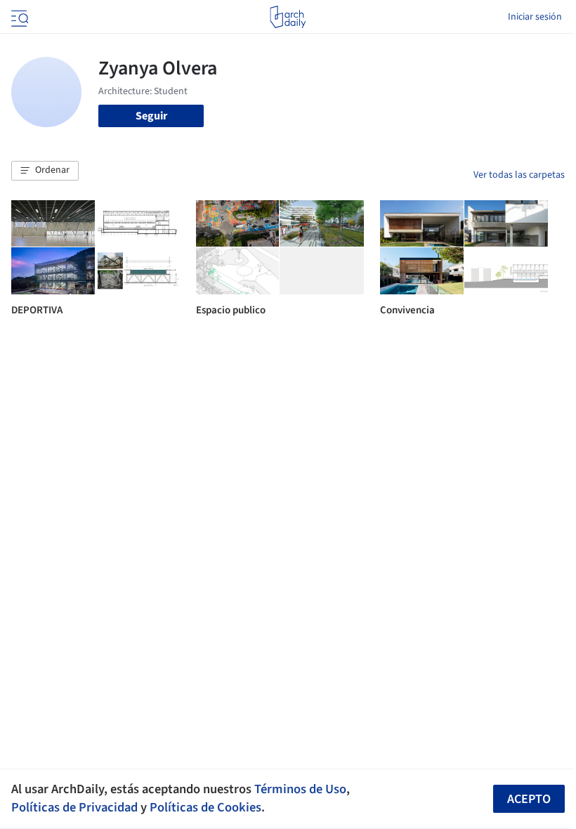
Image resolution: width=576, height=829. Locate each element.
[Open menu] (18, 17)
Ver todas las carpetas (519, 175)
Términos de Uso (300, 789)
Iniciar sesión (535, 17)
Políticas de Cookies (205, 807)
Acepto (529, 799)
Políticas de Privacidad (74, 807)
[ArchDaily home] (288, 17)
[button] (45, 171)
